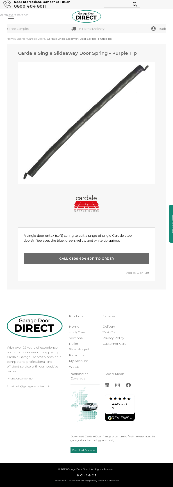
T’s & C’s (108, 332)
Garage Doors (36, 38)
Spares (21, 38)
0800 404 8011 (30, 6)
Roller (73, 343)
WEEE (74, 366)
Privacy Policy (113, 338)
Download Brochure (83, 450)
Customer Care (114, 343)
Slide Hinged (79, 349)
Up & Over (77, 332)
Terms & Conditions (108, 480)
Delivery (108, 326)
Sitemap (59, 480)
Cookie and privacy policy (81, 480)
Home (11, 38)
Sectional (76, 338)
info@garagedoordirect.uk (33, 386)
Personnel (77, 355)
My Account (78, 361)
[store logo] (86, 16)
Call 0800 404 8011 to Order (86, 259)
